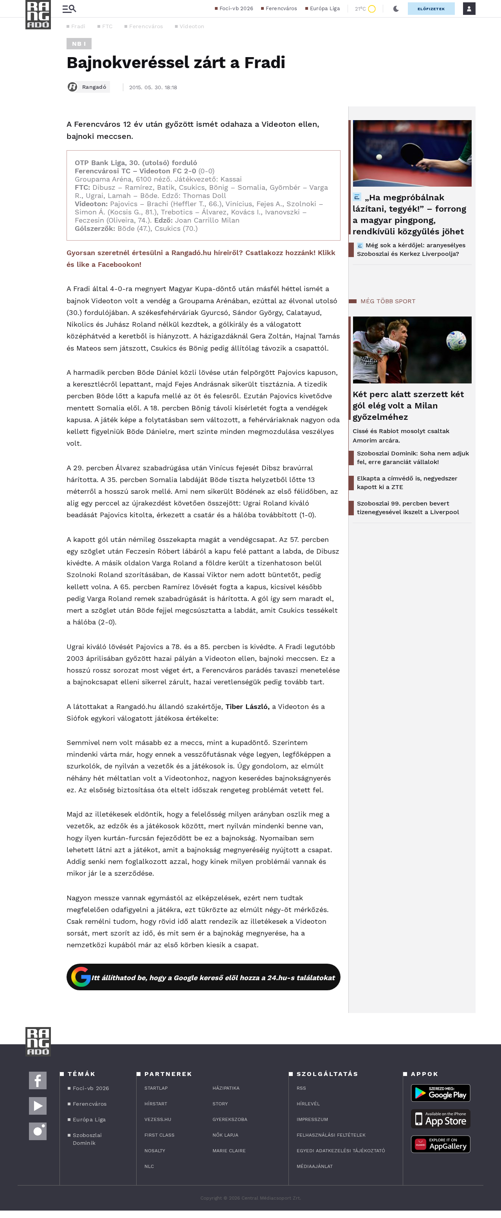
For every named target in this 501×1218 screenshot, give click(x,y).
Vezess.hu (157, 1119)
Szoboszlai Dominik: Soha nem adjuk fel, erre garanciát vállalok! (413, 458)
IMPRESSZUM (312, 1119)
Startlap (156, 1088)
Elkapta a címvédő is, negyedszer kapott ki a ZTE (407, 483)
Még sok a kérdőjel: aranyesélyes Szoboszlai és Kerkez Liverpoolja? (411, 249)
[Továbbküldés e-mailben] (34, 148)
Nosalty (154, 1150)
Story (220, 1103)
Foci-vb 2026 (237, 8)
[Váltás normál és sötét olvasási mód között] (396, 8)
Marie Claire (229, 1150)
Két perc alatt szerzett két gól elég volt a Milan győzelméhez (408, 405)
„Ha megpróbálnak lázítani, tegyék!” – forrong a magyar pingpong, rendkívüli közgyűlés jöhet (409, 214)
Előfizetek (431, 9)
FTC (107, 26)
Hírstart (155, 1103)
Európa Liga (325, 8)
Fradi (78, 26)
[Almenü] (69, 9)
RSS (301, 1088)
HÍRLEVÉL (308, 1103)
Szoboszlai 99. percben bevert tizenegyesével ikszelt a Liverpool (408, 508)
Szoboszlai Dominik (87, 1139)
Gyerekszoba (230, 1119)
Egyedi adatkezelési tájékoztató (341, 1150)
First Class (159, 1135)
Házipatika (226, 1088)
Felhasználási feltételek (331, 1135)
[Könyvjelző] (34, 171)
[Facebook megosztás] (34, 126)
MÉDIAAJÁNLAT (315, 1166)
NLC (149, 1166)
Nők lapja (225, 1135)
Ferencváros (281, 8)
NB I (79, 43)
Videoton (192, 26)
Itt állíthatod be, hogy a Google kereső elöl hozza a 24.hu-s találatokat (213, 977)
